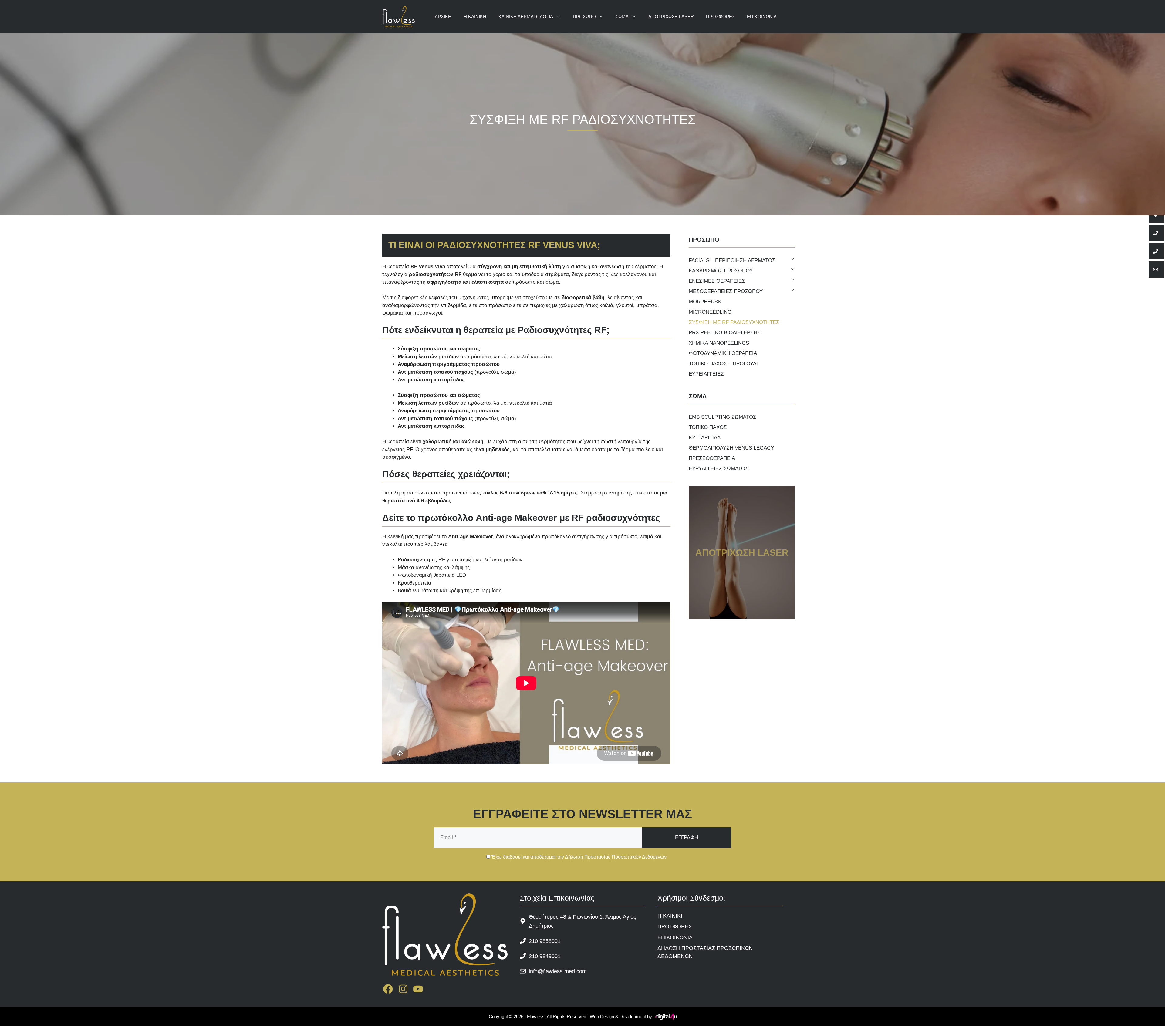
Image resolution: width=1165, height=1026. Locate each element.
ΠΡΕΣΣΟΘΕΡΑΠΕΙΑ (712, 458)
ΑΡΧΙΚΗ (443, 16)
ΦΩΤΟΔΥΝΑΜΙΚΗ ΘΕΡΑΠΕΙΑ (723, 353)
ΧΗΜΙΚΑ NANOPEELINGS (719, 343)
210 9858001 (545, 941)
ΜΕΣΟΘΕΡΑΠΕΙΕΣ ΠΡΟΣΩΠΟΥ (726, 291)
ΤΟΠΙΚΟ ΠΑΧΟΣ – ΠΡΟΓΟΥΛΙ (723, 363)
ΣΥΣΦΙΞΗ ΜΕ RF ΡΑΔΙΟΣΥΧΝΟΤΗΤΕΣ (734, 322)
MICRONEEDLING (710, 312)
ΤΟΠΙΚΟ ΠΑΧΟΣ (708, 427)
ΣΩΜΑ (622, 16)
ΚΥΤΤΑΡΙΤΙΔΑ (705, 437)
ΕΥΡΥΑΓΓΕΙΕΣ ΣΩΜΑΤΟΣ (718, 468)
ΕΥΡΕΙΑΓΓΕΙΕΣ (706, 374)
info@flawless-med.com (558, 971)
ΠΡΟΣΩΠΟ (584, 16)
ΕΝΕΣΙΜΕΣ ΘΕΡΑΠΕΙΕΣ (717, 281)
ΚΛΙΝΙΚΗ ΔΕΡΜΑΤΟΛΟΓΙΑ (525, 16)
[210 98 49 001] (1156, 251)
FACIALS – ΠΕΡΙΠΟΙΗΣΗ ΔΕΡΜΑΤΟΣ (732, 260)
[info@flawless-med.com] (1156, 269)
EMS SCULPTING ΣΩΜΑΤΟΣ (722, 417)
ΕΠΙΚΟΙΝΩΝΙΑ (762, 16)
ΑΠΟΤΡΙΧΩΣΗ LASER (671, 16)
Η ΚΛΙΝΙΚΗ (475, 16)
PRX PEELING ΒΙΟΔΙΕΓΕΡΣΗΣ (725, 333)
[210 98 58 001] (1156, 233)
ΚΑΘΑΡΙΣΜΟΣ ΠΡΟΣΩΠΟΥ (721, 271)
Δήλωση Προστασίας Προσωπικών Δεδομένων (616, 856)
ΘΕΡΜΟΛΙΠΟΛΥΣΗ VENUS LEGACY (731, 448)
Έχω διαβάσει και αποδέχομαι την (578, 856)
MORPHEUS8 (705, 302)
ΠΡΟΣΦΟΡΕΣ (720, 16)
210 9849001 (545, 956)
